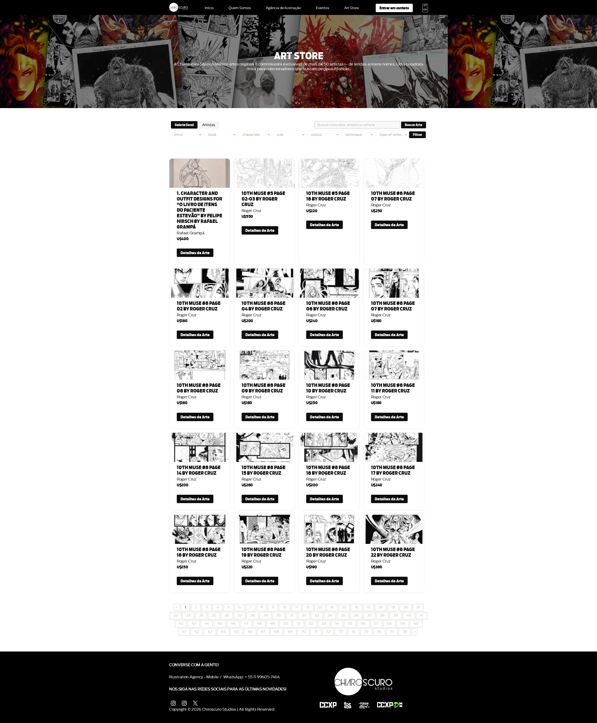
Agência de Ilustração (283, 8)
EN (425, 9)
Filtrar (417, 135)
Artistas (208, 125)
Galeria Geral (184, 125)
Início (209, 8)
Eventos (322, 8)
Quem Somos (240, 8)
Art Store (351, 8)
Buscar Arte (413, 125)
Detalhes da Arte (195, 252)
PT (425, 5)
